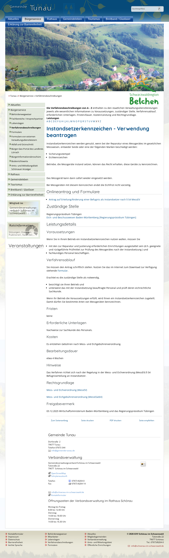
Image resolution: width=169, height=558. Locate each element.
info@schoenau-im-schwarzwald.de (67, 492)
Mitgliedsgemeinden (96, 536)
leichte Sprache (15, 545)
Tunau (13, 96)
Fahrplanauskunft (59, 476)
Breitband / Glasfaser (118, 19)
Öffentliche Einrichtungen (99, 545)
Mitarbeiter (53, 536)
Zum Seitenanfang (59, 420)
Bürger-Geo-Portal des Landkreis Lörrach (27, 151)
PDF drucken (115, 420)
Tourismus (94, 19)
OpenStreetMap (58, 473)
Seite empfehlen (146, 420)
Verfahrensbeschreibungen (26, 127)
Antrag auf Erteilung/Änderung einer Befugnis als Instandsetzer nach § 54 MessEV (94, 199)
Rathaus (52, 19)
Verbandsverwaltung (96, 539)
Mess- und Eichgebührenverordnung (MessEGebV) (74, 396)
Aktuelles (13, 19)
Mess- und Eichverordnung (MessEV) (67, 390)
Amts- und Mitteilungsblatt (99, 542)
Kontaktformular (58, 495)
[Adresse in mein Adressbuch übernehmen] (144, 466)
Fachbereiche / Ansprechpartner (27, 118)
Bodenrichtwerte (19, 161)
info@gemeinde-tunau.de (63, 450)
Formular (63, 270)
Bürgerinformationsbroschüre (26, 156)
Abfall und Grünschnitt (22, 144)
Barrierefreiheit (15, 542)
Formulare (16, 132)
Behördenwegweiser (21, 114)
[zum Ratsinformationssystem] (23, 237)
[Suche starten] (159, 8)
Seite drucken (87, 420)
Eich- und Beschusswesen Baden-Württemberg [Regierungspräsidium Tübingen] (91, 217)
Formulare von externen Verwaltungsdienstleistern (24, 138)
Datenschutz (14, 539)
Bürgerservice (33, 19)
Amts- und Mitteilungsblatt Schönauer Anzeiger (24, 167)
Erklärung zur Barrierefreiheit (25, 24)
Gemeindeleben (72, 19)
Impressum (13, 536)
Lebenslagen (17, 123)
